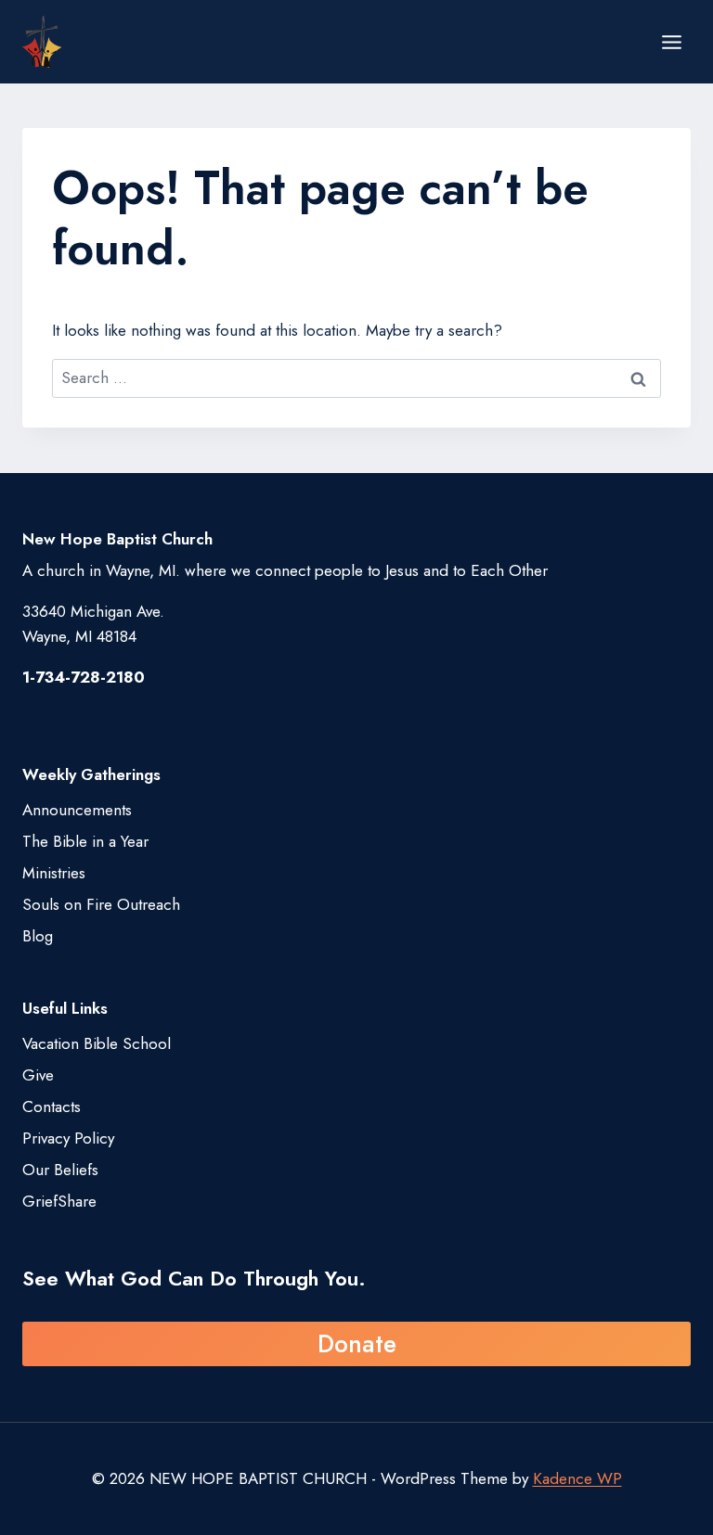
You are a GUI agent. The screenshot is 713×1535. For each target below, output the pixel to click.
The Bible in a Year (85, 841)
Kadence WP (577, 1478)
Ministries (53, 873)
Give (38, 1075)
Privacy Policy (68, 1138)
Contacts (51, 1106)
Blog (37, 936)
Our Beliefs (60, 1169)
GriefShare (59, 1201)
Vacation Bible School (96, 1043)
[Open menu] (671, 41)
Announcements (77, 810)
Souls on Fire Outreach (101, 904)
